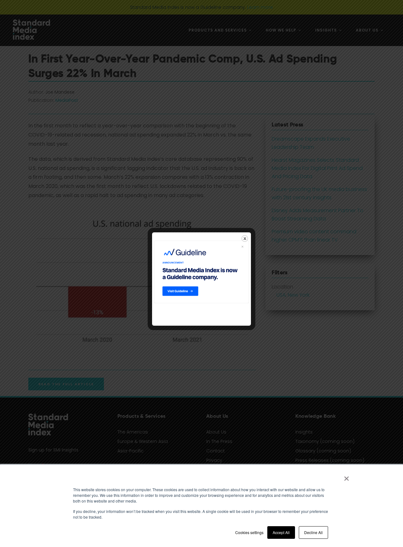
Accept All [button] (281, 532)
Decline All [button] (313, 532)
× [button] (346, 476)
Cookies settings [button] (249, 532)
